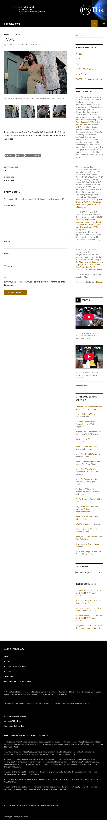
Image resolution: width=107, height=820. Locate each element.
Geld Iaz (79, 54)
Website (8, 266)
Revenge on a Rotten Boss (87, 544)
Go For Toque (81, 499)
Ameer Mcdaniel (83, 608)
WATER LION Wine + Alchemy (89, 79)
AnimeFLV (80, 600)
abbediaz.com (12, 23)
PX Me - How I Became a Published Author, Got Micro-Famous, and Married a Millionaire (89, 267)
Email (6, 253)
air (11, 169)
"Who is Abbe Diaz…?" (85, 439)
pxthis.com (98, 282)
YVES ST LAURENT (33, 155)
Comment (9, 205)
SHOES (17, 35)
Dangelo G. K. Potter (85, 625)
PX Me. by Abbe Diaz (84, 529)
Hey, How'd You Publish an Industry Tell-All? (87, 507)
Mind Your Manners (84, 524)
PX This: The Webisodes (86, 69)
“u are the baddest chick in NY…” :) (88, 601)
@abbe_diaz (19, 726)
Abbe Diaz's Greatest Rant (87, 479)
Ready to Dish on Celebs (86, 536)
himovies (79, 615)
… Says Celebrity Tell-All (86, 414)
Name (7, 241)
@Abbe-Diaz (15, 721)
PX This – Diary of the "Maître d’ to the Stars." (89, 122)
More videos (83, 385)
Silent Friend (81, 74)
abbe (21, 45)
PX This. (79, 59)
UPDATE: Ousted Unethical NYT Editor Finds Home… (89, 593)
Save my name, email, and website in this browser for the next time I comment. (35, 283)
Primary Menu (103, 23)
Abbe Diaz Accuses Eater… (87, 446)
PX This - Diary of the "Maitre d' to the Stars (88, 260)
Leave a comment (35, 45)
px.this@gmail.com (18, 716)
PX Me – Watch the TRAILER (87, 373)
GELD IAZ (10, 155)
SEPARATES (9, 35)
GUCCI (20, 155)
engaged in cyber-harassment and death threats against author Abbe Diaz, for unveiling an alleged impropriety (89, 224)
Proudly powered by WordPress (16, 817)
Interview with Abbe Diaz (87, 516)
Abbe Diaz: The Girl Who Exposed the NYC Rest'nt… (87, 470)
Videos (86, 300)
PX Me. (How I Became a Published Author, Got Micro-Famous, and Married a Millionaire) (89, 203)
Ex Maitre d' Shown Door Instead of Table (86, 490)
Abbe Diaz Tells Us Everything (89, 454)
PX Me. (79, 64)
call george (9, 179)
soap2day (80, 590)
